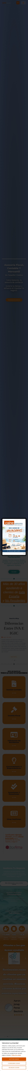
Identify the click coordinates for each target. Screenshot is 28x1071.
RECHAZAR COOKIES (14, 1067)
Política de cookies (16, 1055)
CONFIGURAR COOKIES (14, 1063)
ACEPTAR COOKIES (14, 1059)
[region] (14, 1055)
